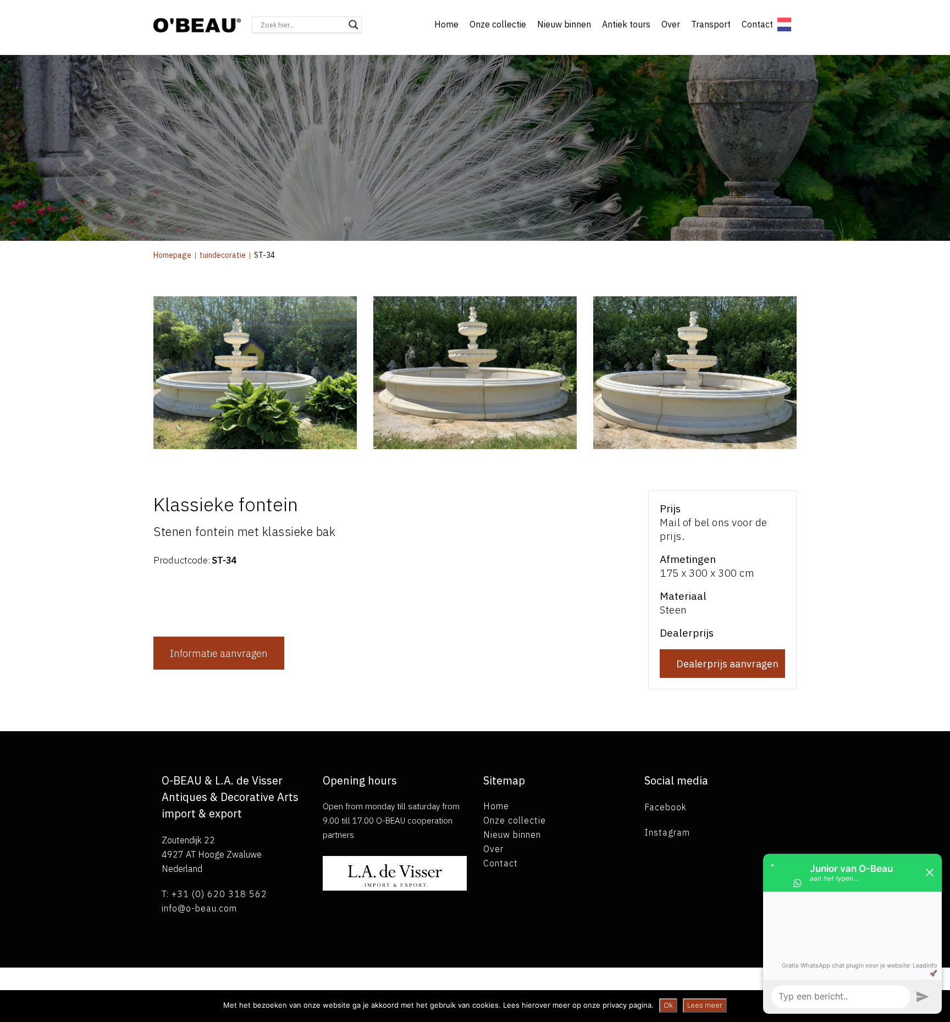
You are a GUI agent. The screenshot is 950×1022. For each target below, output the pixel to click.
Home (446, 24)
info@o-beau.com (199, 908)
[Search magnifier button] (353, 24)
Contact (757, 24)
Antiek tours (626, 24)
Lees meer (704, 1005)
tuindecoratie (223, 255)
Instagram (667, 832)
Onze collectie (498, 24)
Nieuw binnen (564, 24)
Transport (711, 24)
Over (670, 24)
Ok (668, 1005)
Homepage (172, 255)
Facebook (665, 807)
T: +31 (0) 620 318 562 (214, 893)
